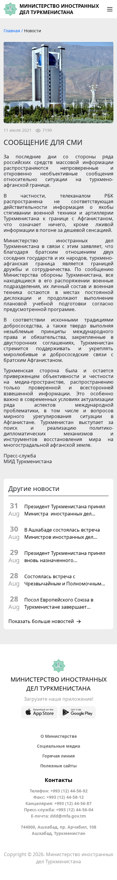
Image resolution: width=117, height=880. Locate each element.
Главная (12, 30)
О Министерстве (58, 736)
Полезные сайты (58, 766)
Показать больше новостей (41, 622)
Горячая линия (58, 756)
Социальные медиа (58, 746)
